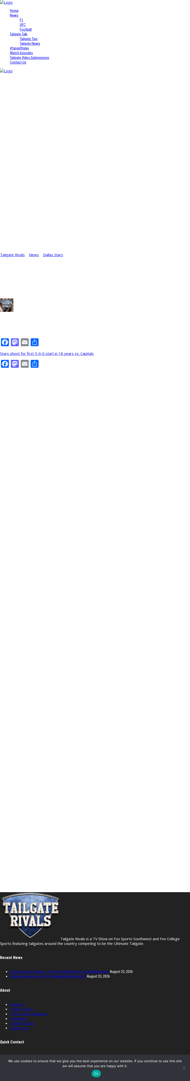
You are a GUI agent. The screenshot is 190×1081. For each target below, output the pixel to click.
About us (17, 1004)
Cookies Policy (22, 1023)
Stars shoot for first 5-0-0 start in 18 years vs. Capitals (47, 353)
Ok (96, 1074)
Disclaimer (18, 1018)
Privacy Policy (21, 1009)
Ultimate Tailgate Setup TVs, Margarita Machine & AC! (48, 976)
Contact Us (19, 1027)
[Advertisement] (95, 407)
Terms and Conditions (28, 1013)
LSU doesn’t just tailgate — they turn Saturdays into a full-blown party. (59, 971)
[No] (183, 1067)
